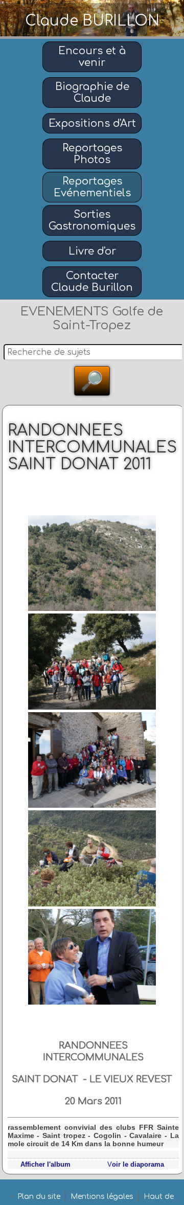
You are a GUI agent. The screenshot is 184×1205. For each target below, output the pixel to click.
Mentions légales (102, 1196)
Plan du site (38, 1196)
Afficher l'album (45, 1164)
